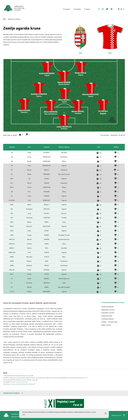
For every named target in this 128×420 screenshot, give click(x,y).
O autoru (87, 9)
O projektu (77, 9)
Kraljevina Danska (107, 307)
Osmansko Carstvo (107, 313)
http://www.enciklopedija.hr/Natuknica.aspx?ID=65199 (23, 384)
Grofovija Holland (107, 319)
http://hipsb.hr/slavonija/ (21, 382)
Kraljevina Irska (106, 316)
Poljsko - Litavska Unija (109, 322)
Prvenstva (66, 9)
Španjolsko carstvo (107, 310)
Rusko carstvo (106, 325)
